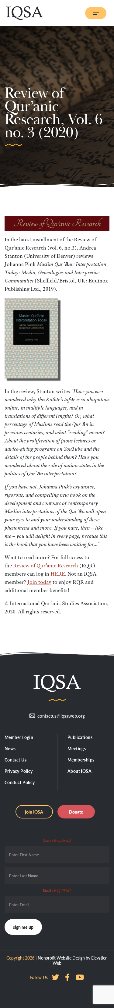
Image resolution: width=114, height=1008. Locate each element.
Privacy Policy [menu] (19, 771)
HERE (57, 573)
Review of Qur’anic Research (46, 565)
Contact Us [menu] (15, 760)
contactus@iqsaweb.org (61, 715)
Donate (76, 812)
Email (57, 890)
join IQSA (34, 812)
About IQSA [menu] (79, 771)
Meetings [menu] (76, 748)
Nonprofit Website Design (61, 958)
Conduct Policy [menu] (20, 782)
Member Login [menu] (19, 737)
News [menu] (10, 748)
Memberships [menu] (81, 760)
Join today (39, 582)
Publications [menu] (79, 737)
